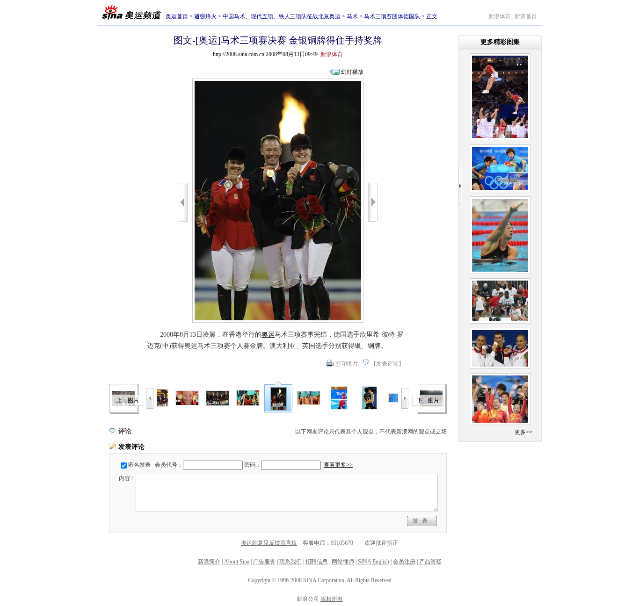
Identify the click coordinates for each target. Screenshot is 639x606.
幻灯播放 (352, 72)
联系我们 (290, 561)
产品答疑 (430, 561)
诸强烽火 (205, 16)
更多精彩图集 (500, 41)
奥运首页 (177, 16)
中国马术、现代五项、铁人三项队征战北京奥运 (282, 16)
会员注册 (404, 561)
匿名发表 (139, 465)
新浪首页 (526, 16)
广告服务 (264, 561)
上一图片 (127, 400)
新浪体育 (499, 16)
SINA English (373, 561)
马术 (352, 16)
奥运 (268, 334)
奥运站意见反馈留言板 (269, 543)
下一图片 (428, 400)
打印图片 (347, 364)
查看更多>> (338, 465)
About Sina (236, 561)
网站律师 (343, 561)
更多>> (523, 432)
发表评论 (387, 364)
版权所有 (331, 599)
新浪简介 (209, 561)
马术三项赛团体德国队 (392, 16)
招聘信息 (316, 561)
